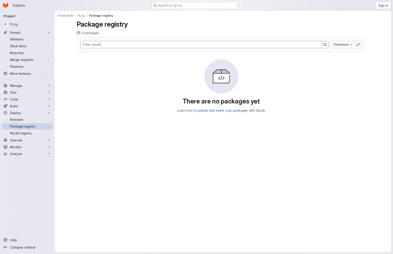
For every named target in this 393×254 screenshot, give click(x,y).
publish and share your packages (222, 110)
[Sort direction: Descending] (358, 44)
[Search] (325, 44)
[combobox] (342, 44)
